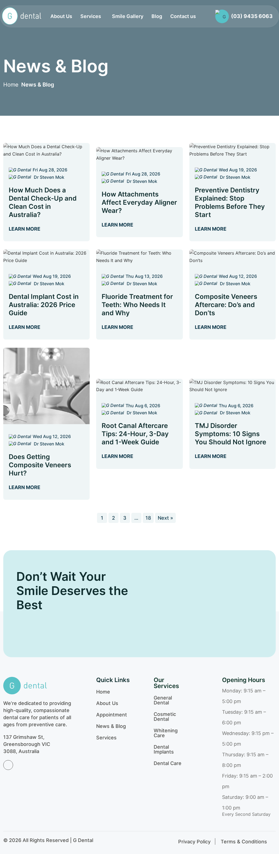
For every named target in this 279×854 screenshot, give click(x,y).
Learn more (25, 229)
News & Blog (37, 84)
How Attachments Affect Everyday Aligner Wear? (139, 202)
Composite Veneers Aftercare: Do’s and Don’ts (226, 305)
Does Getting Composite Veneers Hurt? (40, 465)
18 (148, 518)
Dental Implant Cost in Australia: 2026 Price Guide (44, 305)
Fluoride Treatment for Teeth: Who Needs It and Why (137, 305)
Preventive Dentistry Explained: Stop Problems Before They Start (230, 202)
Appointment (111, 714)
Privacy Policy (194, 841)
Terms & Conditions (244, 841)
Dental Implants (164, 749)
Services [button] (90, 16)
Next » (165, 518)
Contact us (183, 16)
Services (106, 737)
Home (11, 84)
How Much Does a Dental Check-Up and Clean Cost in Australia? (43, 202)
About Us (61, 16)
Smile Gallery (127, 16)
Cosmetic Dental (165, 717)
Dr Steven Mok (48, 177)
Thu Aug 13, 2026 (144, 276)
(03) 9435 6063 (252, 16)
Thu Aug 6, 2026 (143, 405)
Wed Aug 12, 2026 (238, 276)
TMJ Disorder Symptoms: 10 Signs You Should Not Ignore (230, 434)
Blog (156, 16)
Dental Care (167, 763)
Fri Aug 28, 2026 (50, 169)
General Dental (163, 700)
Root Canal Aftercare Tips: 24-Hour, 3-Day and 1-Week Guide (135, 434)
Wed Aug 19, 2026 (238, 169)
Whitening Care (166, 733)
